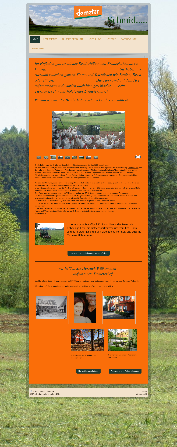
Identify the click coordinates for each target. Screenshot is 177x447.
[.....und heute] (118, 307)
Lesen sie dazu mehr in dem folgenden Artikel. (89, 253)
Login (144, 391)
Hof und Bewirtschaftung (88, 371)
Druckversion (39, 391)
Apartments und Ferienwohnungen (125, 371)
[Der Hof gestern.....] (51, 307)
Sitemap (50, 391)
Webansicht (141, 394)
